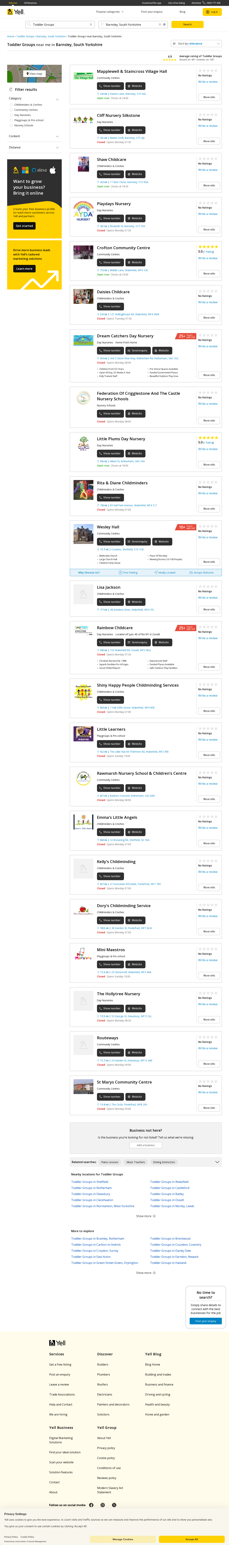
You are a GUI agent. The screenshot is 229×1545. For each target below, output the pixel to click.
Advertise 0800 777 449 (206, 3)
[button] (91, 24)
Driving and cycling (157, 1394)
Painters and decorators (113, 1404)
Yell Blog (153, 1354)
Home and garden (157, 1414)
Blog (183, 12)
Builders (102, 1364)
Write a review (207, 82)
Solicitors (103, 1414)
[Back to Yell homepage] (16, 12)
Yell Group (106, 1427)
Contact (54, 1482)
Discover (105, 1354)
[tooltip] (164, 24)
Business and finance (159, 1384)
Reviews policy (106, 1478)
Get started (24, 226)
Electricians (104, 1394)
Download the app (151, 3)
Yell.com (13, 3)
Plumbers (103, 1374)
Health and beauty (157, 1404)
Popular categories (108, 12)
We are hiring (58, 1414)
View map (35, 74)
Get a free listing (176, 3)
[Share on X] (114, 1505)
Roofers (102, 1384)
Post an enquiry (59, 1374)
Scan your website (61, 1462)
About (53, 1492)
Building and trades (158, 1374)
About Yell (104, 1438)
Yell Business (30, 3)
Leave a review (59, 1384)
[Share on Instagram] (103, 1505)
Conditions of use (109, 1468)
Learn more (24, 269)
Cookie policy (106, 1458)
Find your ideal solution (65, 1452)
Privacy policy (106, 1448)
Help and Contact (60, 1404)
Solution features (61, 1472)
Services (56, 1354)
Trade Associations (62, 1394)
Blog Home (152, 1364)
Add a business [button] (146, 1145)
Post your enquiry (151, 12)
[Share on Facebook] (91, 1505)
